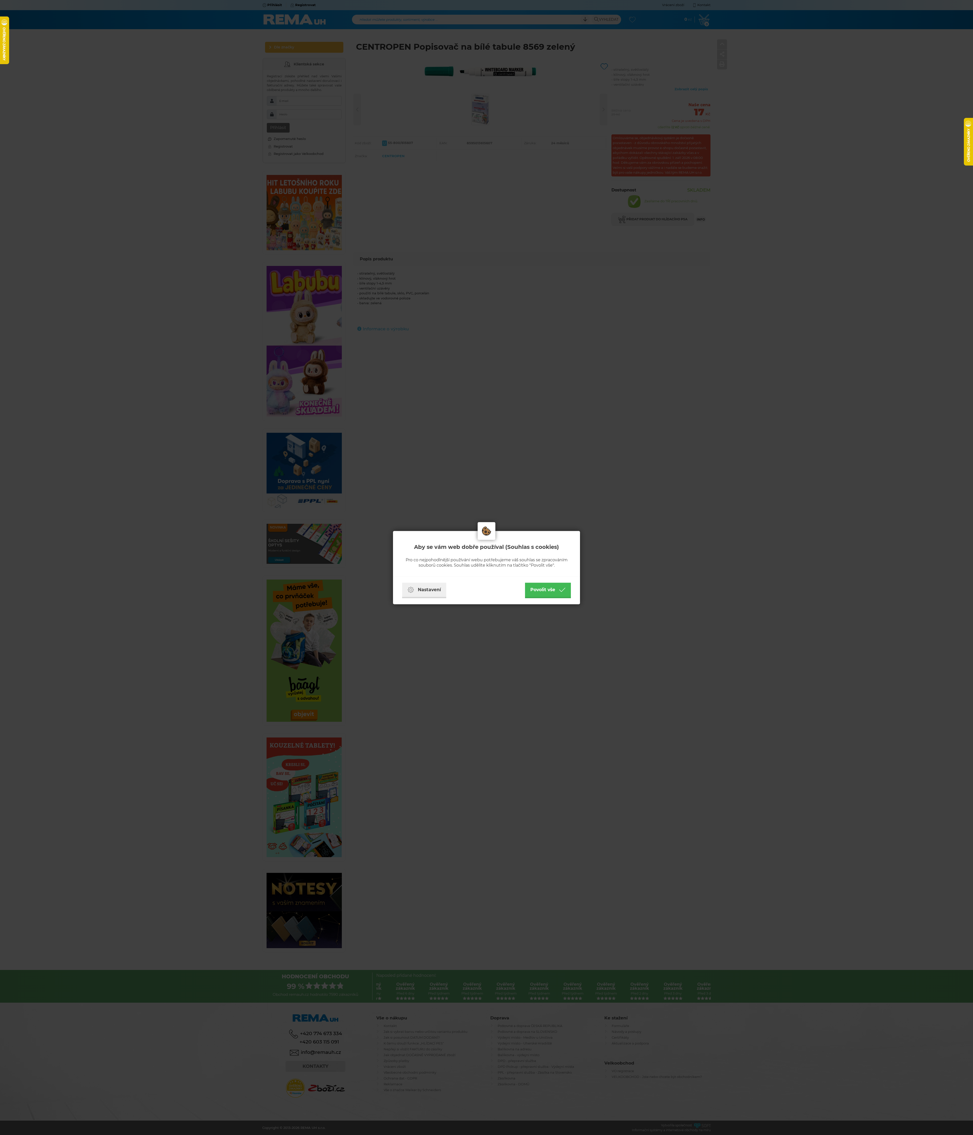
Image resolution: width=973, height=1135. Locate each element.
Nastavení (429, 589)
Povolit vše (542, 589)
